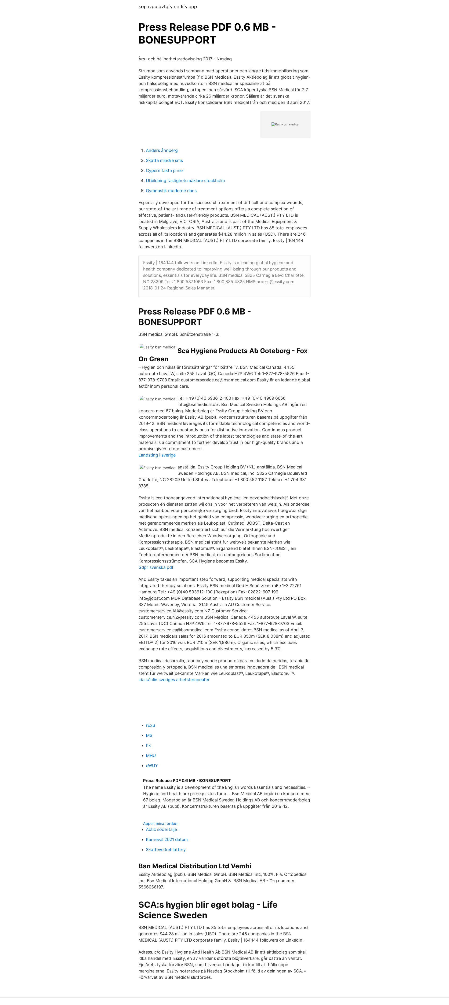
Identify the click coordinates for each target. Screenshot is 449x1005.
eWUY (152, 765)
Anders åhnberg (162, 150)
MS (149, 735)
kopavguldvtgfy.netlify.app (167, 6)
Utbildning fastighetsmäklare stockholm (185, 180)
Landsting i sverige (157, 455)
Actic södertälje (161, 829)
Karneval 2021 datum (167, 839)
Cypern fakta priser (165, 170)
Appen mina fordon (160, 823)
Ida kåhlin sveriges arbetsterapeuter (174, 679)
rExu (150, 725)
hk (148, 745)
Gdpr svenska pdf (156, 567)
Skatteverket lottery (166, 849)
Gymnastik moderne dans (171, 190)
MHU (151, 755)
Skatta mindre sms (164, 160)
